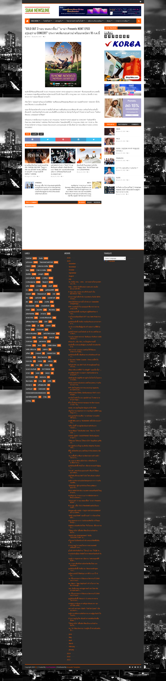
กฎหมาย (45, 349)
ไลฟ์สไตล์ (46, 21)
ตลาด (36, 302)
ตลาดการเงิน (29, 317)
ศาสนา (28, 365)
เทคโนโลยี (38, 298)
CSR (54, 294)
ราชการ (28, 266)
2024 (69, 653)
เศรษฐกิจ (58, 21)
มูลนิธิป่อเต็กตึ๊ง (50, 290)
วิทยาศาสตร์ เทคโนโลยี (75, 21)
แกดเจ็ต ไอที (51, 298)
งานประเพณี (40, 329)
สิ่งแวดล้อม (52, 310)
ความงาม (43, 314)
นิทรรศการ (29, 385)
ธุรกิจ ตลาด (29, 262)
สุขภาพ (28, 329)
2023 (69, 656)
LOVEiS (48, 325)
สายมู (40, 381)
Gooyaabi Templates (73, 667)
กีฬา (27, 298)
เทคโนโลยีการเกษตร (49, 333)
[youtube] (135, 667)
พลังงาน (50, 361)
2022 (69, 660)
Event (28, 310)
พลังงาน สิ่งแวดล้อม (95, 21)
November (72, 267)
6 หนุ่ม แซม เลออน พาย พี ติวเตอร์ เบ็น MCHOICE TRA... (81, 293)
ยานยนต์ (28, 294)
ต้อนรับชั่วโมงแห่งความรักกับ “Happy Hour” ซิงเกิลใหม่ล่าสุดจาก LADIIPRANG (87, 167)
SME (37, 365)
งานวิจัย (47, 302)
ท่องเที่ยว (28, 274)
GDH (45, 321)
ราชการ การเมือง (122, 21)
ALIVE (118, 178)
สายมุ (44, 397)
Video (40, 361)
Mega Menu (34, 21)
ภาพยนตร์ (38, 353)
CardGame (42, 389)
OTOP (28, 373)
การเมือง (28, 325)
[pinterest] (138, 667)
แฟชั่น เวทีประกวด (31, 349)
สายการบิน (29, 361)
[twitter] (132, 667)
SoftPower (30, 377)
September (73, 273)
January (71, 650)
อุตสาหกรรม (42, 341)
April (70, 640)
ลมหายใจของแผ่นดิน (31, 397)
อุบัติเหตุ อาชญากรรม (32, 321)
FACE (118, 139)
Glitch (118, 129)
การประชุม (29, 357)
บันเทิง (41, 258)
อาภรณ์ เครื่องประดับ (45, 317)
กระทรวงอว (29, 341)
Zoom (47, 365)
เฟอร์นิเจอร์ (29, 389)
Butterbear (46, 369)
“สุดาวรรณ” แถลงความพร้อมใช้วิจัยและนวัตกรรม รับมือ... (82, 351)
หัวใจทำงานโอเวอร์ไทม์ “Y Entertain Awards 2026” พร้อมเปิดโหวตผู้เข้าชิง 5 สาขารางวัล (128, 189)
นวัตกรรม (28, 337)
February (72, 646)
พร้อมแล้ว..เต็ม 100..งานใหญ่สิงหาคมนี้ (82, 342)
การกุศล (39, 286)
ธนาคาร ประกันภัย (31, 369)
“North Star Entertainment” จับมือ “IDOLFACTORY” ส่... (79, 536)
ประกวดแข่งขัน (30, 306)
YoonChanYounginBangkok (36, 393)
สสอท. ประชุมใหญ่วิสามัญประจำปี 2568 (82, 408)
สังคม (109, 21)
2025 (69, 261)
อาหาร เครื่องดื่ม (30, 278)
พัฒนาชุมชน (29, 381)
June (70, 634)
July (70, 279)
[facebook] (140, 1)
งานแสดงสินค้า (45, 306)
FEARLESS (119, 158)
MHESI (48, 373)
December (72, 264)
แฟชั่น (49, 381)
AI (38, 325)
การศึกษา (45, 278)
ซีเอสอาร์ (45, 282)
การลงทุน (28, 345)
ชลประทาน (43, 377)
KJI (36, 667)
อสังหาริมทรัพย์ (30, 314)
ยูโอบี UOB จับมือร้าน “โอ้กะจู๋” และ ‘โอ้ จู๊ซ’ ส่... (84, 550)
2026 (69, 258)
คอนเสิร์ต (34, 134)
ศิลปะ (39, 345)
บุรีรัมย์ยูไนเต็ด (42, 385)
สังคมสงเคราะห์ (41, 294)
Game (37, 373)
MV (27, 302)
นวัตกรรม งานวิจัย (43, 266)
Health (51, 337)
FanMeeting (51, 353)
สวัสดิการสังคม (52, 345)
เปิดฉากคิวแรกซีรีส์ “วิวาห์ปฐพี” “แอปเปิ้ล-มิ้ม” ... (84, 370)
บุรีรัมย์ (28, 353)
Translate (111, 261)
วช (26, 290)
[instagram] (140, 667)
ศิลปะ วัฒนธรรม (42, 357)
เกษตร (37, 290)
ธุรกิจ (27, 286)
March (71, 643)
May (70, 637)
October (72, 270)
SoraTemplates (51, 667)
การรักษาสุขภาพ (30, 282)
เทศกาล (40, 337)
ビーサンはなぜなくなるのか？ (127, 168)
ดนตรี (41, 134)
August (71, 276)
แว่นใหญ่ (28, 401)
